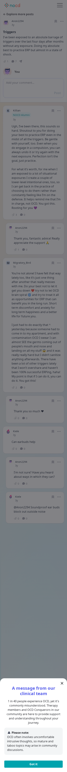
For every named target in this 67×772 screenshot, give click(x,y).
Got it (33, 764)
